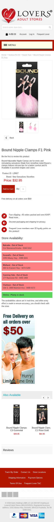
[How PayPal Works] (27, 514)
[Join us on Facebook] (4, 495)
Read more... (14, 217)
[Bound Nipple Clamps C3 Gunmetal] (16, 414)
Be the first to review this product (15, 156)
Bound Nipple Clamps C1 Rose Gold (42, 429)
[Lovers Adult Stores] (27, 10)
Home (4, 55)
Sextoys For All (14, 55)
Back (9, 138)
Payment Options (35, 478)
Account (23, 34)
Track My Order (11, 472)
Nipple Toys (26, 55)
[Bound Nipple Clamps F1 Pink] (21, 127)
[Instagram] (10, 495)
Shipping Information (16, 478)
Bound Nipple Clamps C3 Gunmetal (16, 429)
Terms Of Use (16, 483)
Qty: (18, 189)
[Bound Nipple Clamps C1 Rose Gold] (42, 414)
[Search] (49, 27)
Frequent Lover (43, 34)
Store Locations (39, 472)
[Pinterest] (15, 495)
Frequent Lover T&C (32, 483)
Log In (31, 34)
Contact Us (25, 472)
